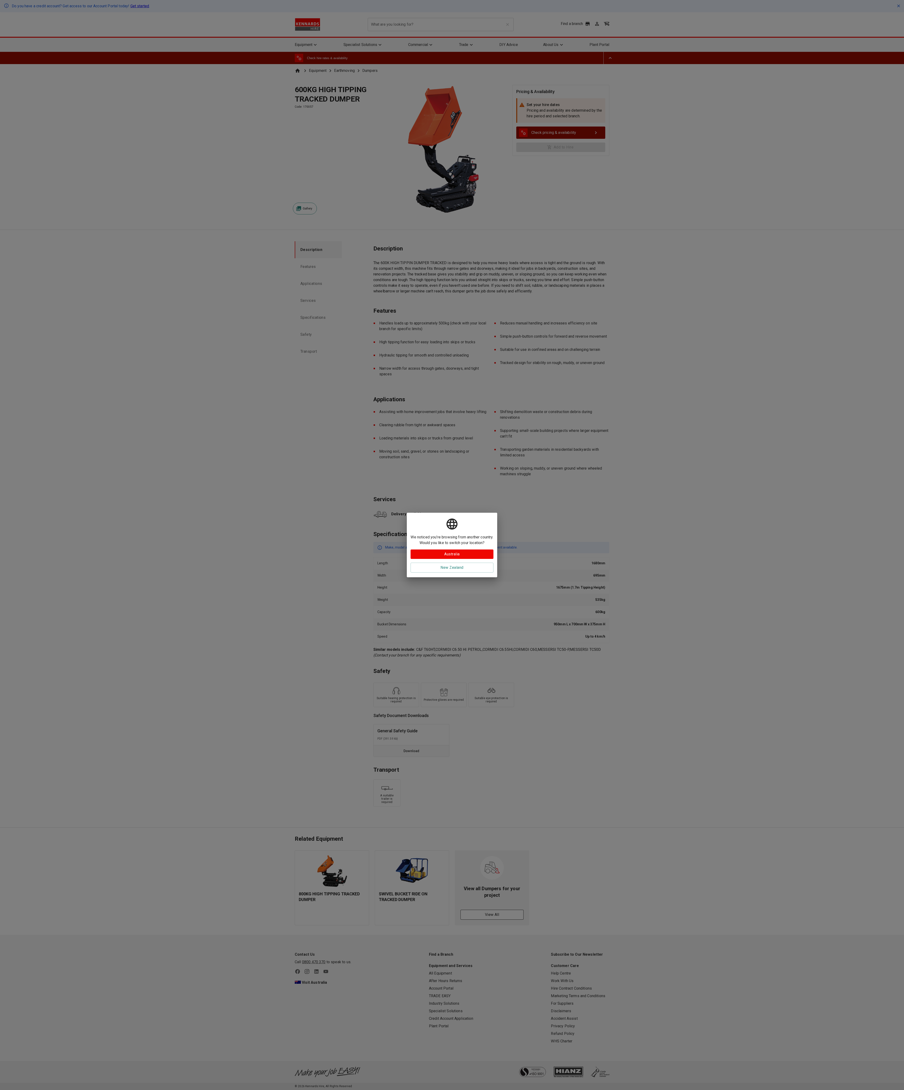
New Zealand (451, 567)
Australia (452, 554)
